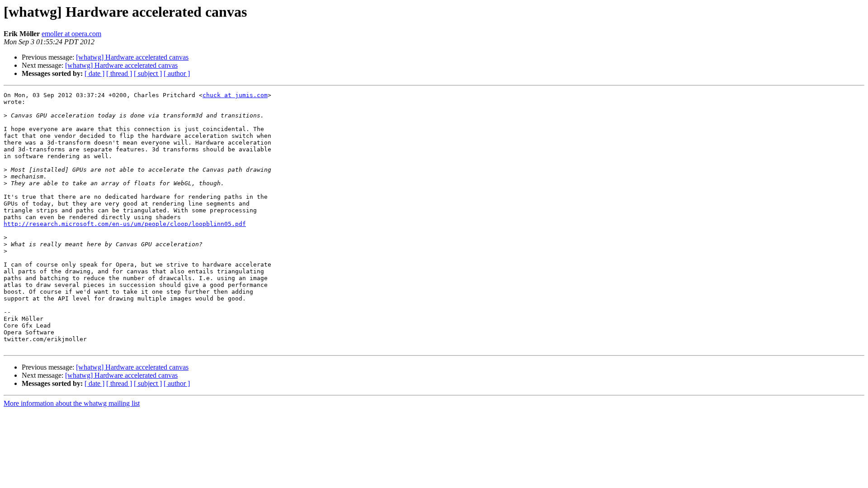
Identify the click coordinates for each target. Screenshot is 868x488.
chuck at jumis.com (235, 95)
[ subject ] (148, 73)
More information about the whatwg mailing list (72, 403)
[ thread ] (119, 73)
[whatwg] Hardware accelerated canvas (132, 57)
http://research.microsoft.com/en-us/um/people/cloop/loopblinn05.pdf (125, 224)
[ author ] (177, 73)
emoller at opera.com (71, 34)
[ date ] (94, 73)
